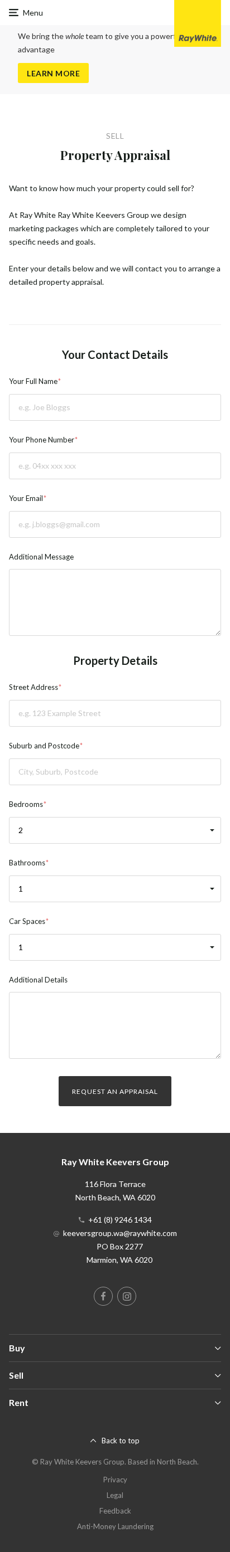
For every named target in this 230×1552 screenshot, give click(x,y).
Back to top (121, 1440)
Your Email (26, 498)
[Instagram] (126, 1296)
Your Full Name (33, 381)
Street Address (33, 687)
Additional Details (38, 979)
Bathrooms (27, 862)
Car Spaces (27, 921)
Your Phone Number (41, 439)
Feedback (115, 1510)
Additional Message (41, 556)
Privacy (115, 1479)
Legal (115, 1495)
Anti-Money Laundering (115, 1526)
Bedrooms (26, 804)
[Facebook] (103, 1296)
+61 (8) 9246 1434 (120, 1219)
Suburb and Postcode (44, 745)
